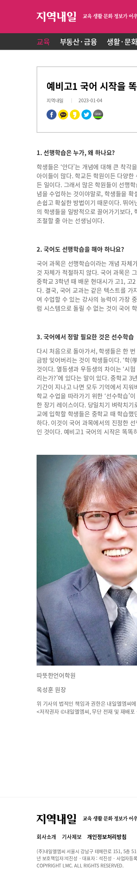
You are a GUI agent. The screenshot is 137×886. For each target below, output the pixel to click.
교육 (43, 41)
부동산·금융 (78, 41)
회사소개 (46, 837)
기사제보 (71, 837)
